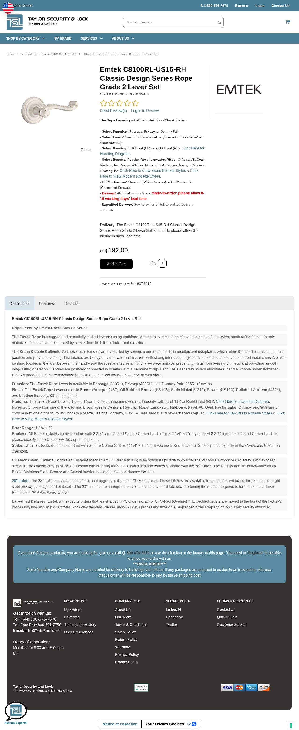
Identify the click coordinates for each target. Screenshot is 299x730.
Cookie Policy (126, 662)
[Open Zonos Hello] (8, 8)
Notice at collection (120, 724)
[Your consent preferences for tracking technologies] (290, 725)
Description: (19, 304)
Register (241, 5)
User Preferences (78, 632)
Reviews (72, 304)
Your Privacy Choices (164, 724)
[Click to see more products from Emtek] (239, 89)
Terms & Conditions (131, 625)
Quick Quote (227, 617)
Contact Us (280, 5)
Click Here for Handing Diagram (242, 401)
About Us (123, 610)
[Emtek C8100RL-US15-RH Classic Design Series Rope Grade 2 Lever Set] (50, 68)
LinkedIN (173, 610)
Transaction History (80, 625)
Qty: (154, 263)
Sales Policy (125, 632)
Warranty (122, 647)
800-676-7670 (43, 619)
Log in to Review (145, 111)
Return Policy (126, 640)
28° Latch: (21, 481)
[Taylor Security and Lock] (47, 22)
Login (260, 5)
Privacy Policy (127, 655)
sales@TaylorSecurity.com (43, 630)
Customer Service (232, 625)
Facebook (174, 617)
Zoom (86, 150)
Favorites (72, 617)
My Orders (72, 610)
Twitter (171, 625)
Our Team (123, 617)
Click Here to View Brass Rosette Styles (153, 171)
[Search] (219, 22)
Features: (47, 304)
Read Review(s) (113, 111)
